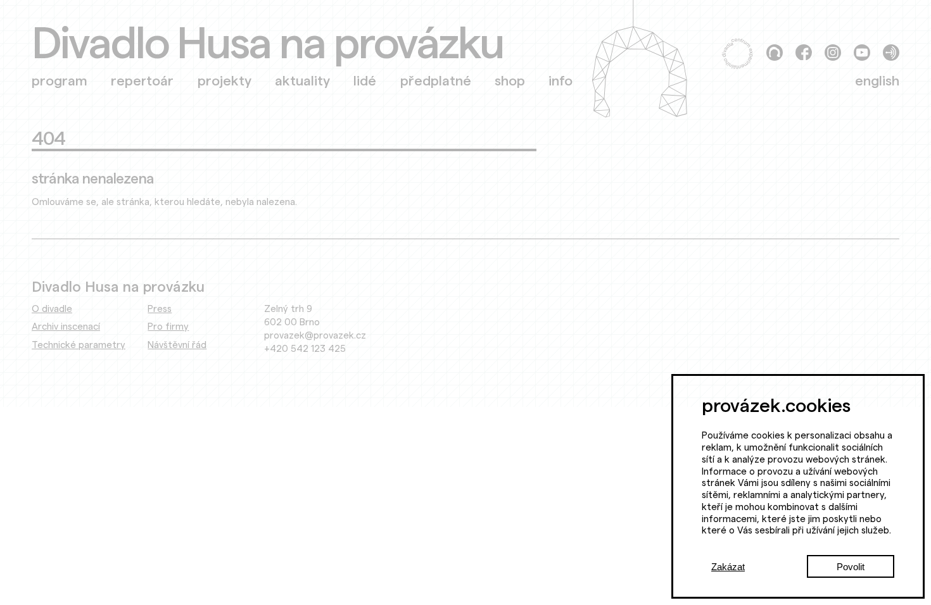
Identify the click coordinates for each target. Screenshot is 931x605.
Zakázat (728, 566)
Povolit (850, 566)
